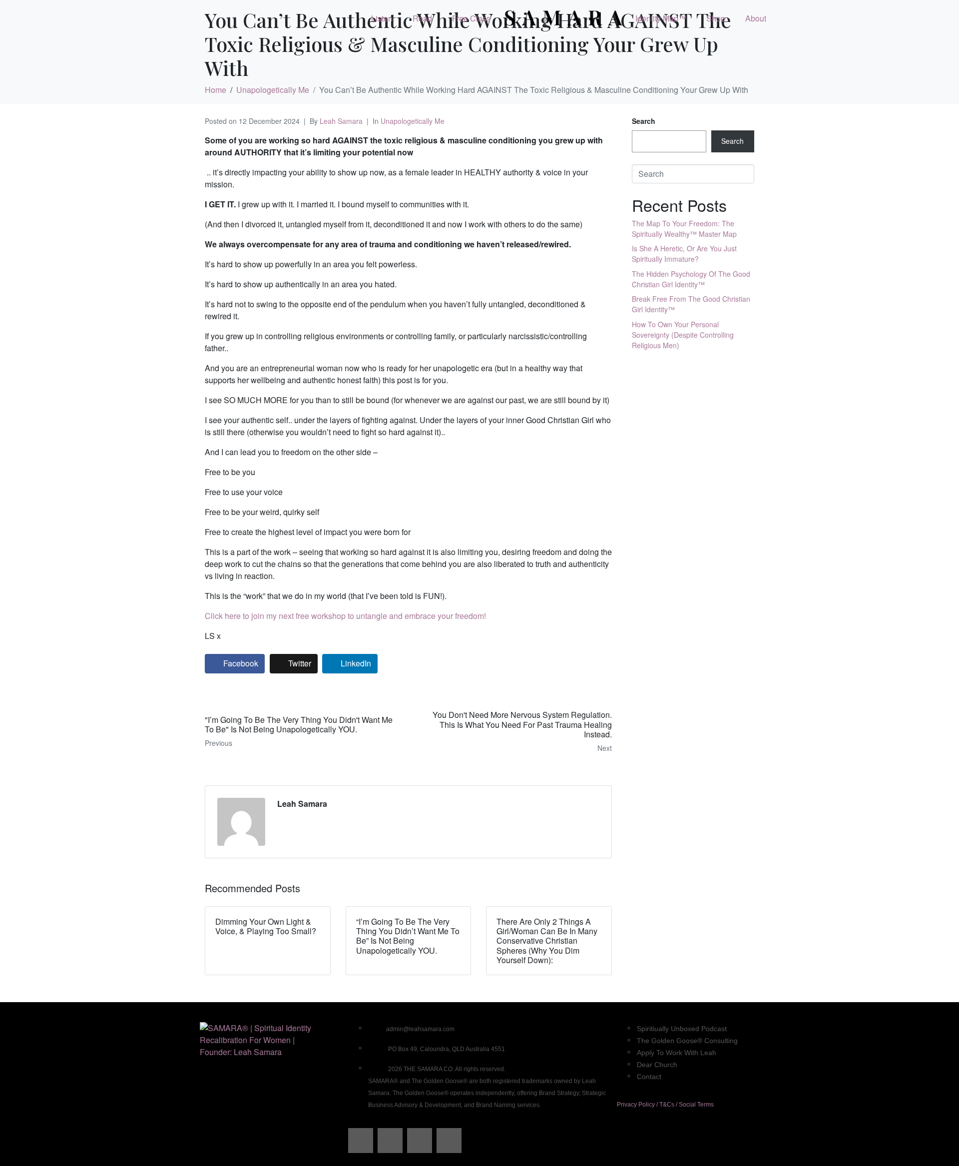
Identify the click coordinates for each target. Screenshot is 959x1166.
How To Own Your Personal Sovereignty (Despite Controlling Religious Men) (683, 334)
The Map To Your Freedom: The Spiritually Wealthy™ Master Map (684, 228)
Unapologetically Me (413, 121)
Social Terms (696, 1104)
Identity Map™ (660, 18)
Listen (382, 18)
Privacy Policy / (638, 1104)
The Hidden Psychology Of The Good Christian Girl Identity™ (691, 279)
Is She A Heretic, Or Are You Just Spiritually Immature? (684, 253)
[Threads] (390, 1140)
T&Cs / (669, 1104)
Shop (715, 18)
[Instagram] (419, 1140)
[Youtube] (449, 1140)
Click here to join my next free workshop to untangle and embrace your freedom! (345, 615)
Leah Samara (341, 121)
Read (422, 18)
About (755, 18)
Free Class (471, 18)
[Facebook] (360, 1140)
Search (643, 121)
